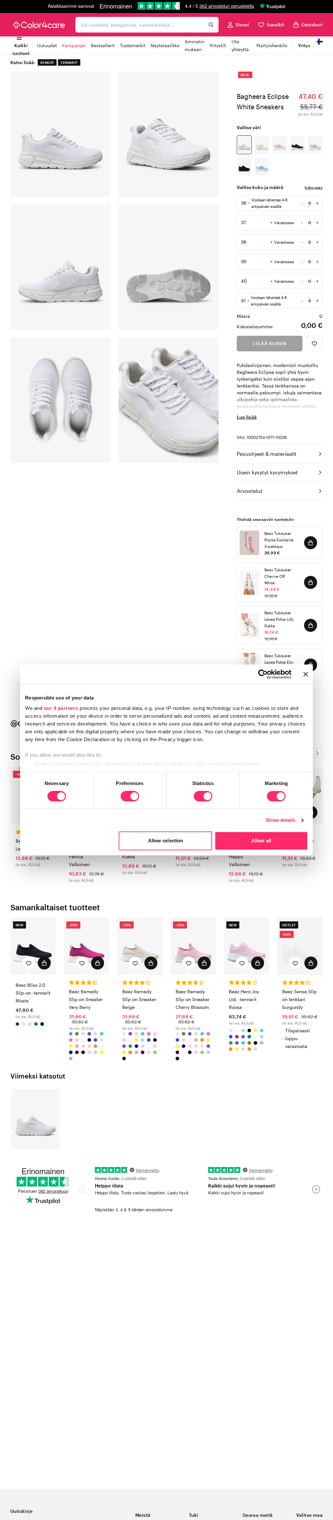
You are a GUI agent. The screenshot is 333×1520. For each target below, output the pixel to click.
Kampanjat (74, 45)
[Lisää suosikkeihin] (314, 343)
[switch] (130, 797)
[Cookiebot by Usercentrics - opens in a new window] (262, 674)
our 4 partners (61, 708)
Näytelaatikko (165, 45)
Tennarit (68, 62)
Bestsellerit (103, 45)
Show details (280, 820)
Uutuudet (47, 45)
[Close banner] (305, 674)
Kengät (47, 62)
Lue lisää (247, 417)
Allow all (261, 841)
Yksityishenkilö (271, 45)
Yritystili (217, 45)
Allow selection (165, 841)
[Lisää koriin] (310, 542)
